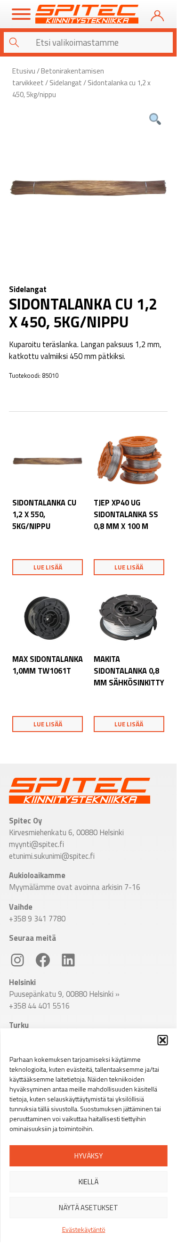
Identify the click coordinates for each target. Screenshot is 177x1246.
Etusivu (23, 70)
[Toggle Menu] (21, 14)
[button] (162, 1040)
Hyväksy (88, 1155)
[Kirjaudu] (157, 14)
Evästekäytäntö (83, 1229)
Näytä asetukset (88, 1207)
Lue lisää (47, 567)
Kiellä (88, 1181)
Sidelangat (65, 82)
